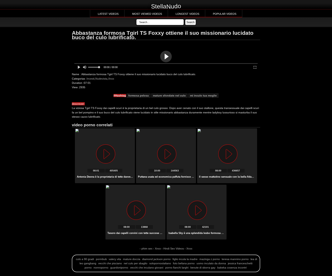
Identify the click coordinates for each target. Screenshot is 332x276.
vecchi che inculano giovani (146, 267)
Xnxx (111, 78)
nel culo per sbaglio (135, 263)
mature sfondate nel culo (169, 95)
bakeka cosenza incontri (232, 267)
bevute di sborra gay (202, 267)
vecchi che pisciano (110, 263)
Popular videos (224, 13)
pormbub (101, 259)
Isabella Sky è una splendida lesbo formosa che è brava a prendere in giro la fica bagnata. (222, 233)
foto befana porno (184, 263)
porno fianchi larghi (176, 267)
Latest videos (108, 13)
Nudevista (101, 78)
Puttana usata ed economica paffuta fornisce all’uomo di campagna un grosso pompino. (190, 176)
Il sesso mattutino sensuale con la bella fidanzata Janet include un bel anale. (245, 176)
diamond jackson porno (156, 259)
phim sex (147, 248)
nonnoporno (101, 267)
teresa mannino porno (235, 259)
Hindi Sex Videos (173, 248)
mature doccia (131, 259)
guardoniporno (119, 267)
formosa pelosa (138, 95)
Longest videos (187, 13)
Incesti (91, 78)
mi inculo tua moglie (203, 95)
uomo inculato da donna (211, 263)
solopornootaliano (160, 263)
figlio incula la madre (185, 259)
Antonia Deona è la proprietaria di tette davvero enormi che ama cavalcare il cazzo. (126, 176)
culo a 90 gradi (85, 259)
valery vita (115, 259)
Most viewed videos (147, 13)
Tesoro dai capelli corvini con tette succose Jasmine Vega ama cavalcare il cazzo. (156, 233)
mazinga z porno (209, 259)
